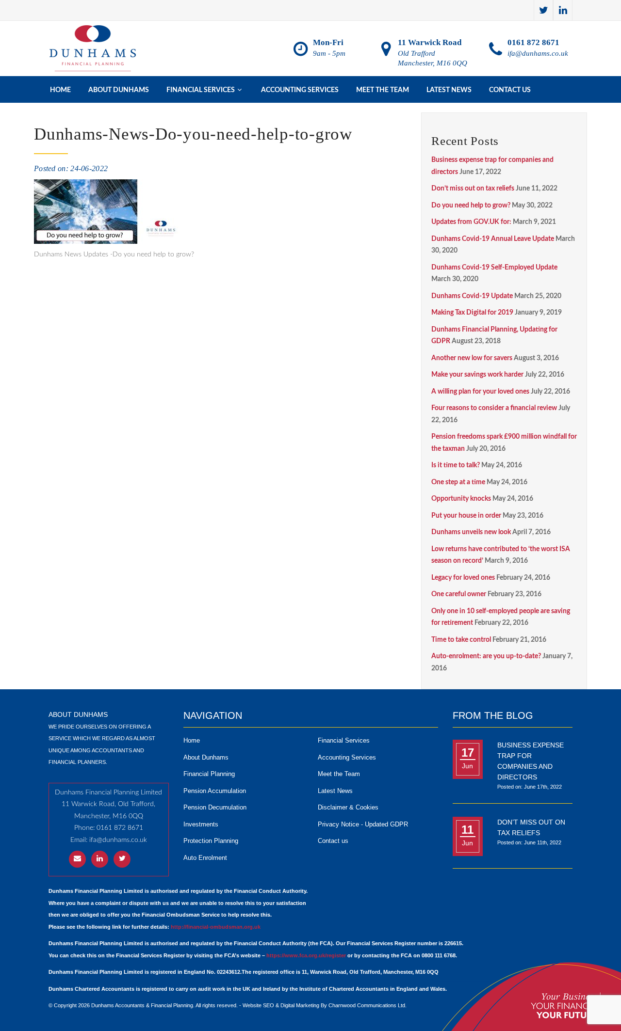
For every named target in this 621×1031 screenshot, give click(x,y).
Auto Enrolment (205, 857)
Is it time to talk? (455, 465)
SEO (268, 1005)
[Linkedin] (562, 10)
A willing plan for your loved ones (480, 391)
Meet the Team (382, 90)
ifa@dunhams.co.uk (537, 53)
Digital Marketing (299, 1005)
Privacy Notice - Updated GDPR (363, 824)
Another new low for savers (471, 358)
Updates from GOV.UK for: (471, 222)
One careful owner (458, 594)
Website (252, 1005)
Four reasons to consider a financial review (494, 408)
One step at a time (458, 482)
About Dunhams (118, 90)
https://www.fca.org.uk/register (306, 955)
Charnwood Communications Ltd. (367, 1005)
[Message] (77, 859)
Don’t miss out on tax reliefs (472, 188)
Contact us (510, 90)
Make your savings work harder (477, 374)
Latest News (449, 90)
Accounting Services (300, 90)
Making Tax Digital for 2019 (472, 312)
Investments (200, 824)
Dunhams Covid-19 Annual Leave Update (492, 239)
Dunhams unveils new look (471, 532)
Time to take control (461, 639)
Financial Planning (209, 773)
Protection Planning (210, 840)
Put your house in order (466, 515)
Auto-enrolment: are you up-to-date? (486, 656)
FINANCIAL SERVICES (204, 90)
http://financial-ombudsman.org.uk (216, 927)
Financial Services (344, 740)
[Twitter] (543, 10)
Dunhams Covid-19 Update (472, 296)
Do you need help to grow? (470, 205)
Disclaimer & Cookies (348, 807)
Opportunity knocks (461, 498)
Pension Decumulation (214, 807)
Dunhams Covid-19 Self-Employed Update (494, 267)
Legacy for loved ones (463, 577)
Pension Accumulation (214, 790)
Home (60, 90)
